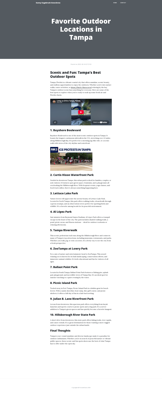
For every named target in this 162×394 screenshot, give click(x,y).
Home (115, 2)
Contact (123, 2)
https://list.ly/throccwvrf (81, 87)
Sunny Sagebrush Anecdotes (48, 3)
